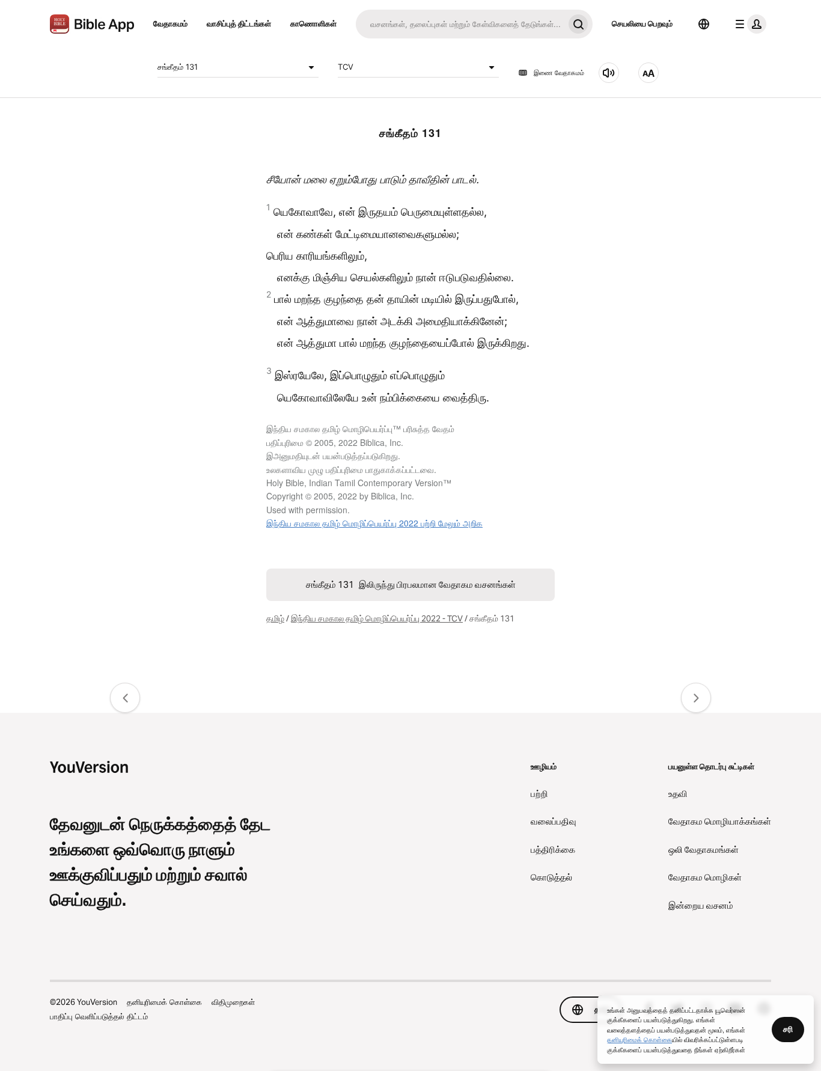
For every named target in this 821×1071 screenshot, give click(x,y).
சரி (788, 1029)
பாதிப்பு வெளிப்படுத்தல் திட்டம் (99, 1016)
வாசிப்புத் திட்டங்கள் (239, 23)
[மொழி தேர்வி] (704, 24)
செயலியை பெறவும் (642, 23)
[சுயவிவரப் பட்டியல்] (748, 24)
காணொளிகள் (313, 23)
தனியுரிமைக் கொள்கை (164, 1002)
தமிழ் (275, 618)
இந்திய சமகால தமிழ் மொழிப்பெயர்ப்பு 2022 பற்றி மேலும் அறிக (374, 523)
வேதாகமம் (170, 23)
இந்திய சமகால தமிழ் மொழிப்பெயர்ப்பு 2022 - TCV (377, 618)
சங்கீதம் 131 (177, 67)
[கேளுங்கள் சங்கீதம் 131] (609, 73)
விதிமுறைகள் (233, 1002)
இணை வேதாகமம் (559, 73)
